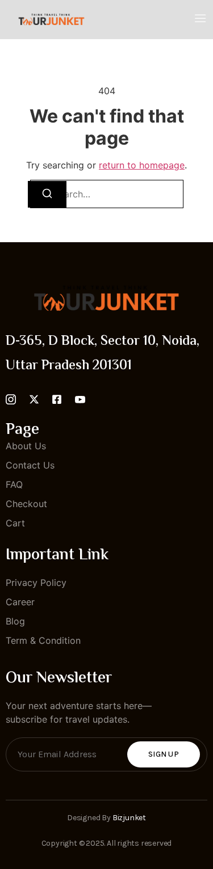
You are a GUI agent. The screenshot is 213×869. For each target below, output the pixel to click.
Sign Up (163, 754)
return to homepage (142, 165)
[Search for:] (106, 194)
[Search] (47, 194)
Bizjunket (129, 817)
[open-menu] (200, 19)
